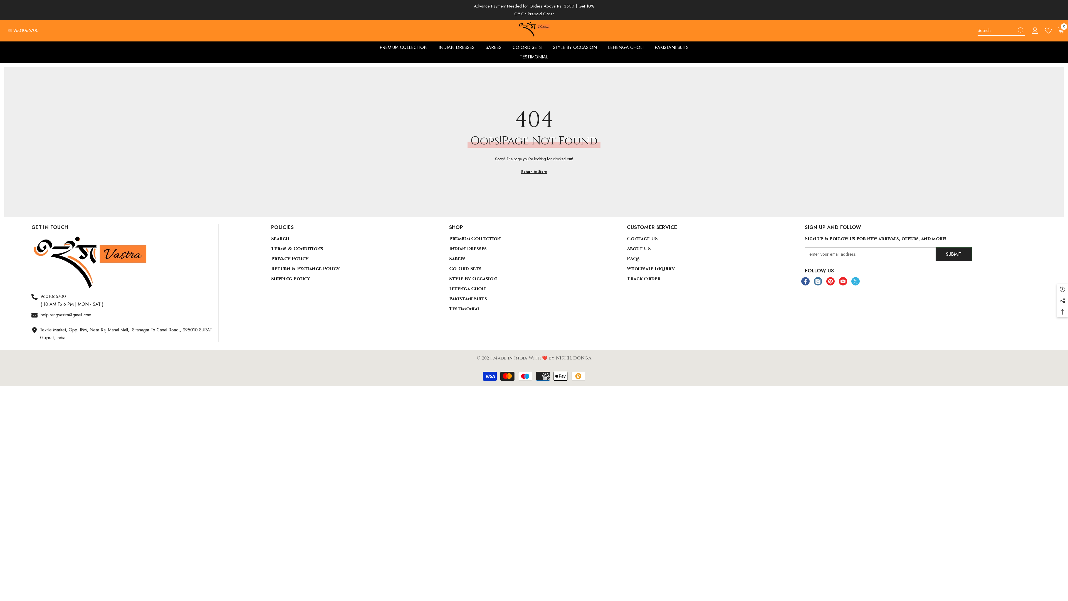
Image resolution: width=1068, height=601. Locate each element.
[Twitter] (855, 281)
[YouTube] (843, 281)
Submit (953, 254)
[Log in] (1035, 30)
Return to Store (534, 171)
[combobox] (996, 30)
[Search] (1001, 31)
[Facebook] (805, 281)
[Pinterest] (830, 281)
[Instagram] (818, 281)
